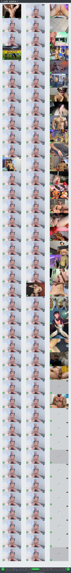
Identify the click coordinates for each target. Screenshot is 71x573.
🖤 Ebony (6, 568)
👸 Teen (31, 568)
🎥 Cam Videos (52, 570)
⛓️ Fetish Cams (25, 570)
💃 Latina (10, 568)
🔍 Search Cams (63, 570)
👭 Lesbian (60, 568)
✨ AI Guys (41, 570)
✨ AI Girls (30, 570)
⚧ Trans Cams (12, 570)
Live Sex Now (35, 569)
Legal (43, 572)
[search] (68, 569)
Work (34, 572)
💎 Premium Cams (19, 570)
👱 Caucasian (15, 568)
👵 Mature (27, 568)
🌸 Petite (51, 568)
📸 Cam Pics (58, 570)
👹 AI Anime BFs (46, 570)
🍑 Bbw (48, 568)
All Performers (40, 572)
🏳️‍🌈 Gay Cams (7, 570)
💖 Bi (63, 568)
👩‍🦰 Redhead (44, 568)
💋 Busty (55, 568)
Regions (32, 572)
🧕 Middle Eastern (21, 568)
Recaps (37, 572)
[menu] (3, 569)
